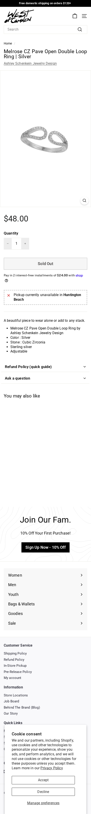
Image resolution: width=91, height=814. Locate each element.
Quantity (11, 233)
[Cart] (75, 16)
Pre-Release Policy (18, 672)
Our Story (11, 713)
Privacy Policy (51, 768)
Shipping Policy (15, 653)
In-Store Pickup (15, 666)
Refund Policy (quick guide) (28, 366)
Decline (43, 792)
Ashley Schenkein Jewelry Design (30, 63)
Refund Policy (14, 660)
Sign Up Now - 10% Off (45, 547)
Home (8, 43)
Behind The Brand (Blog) (22, 707)
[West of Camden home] (19, 16)
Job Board (11, 701)
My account (12, 678)
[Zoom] (84, 200)
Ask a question (17, 378)
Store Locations (16, 695)
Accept (43, 780)
